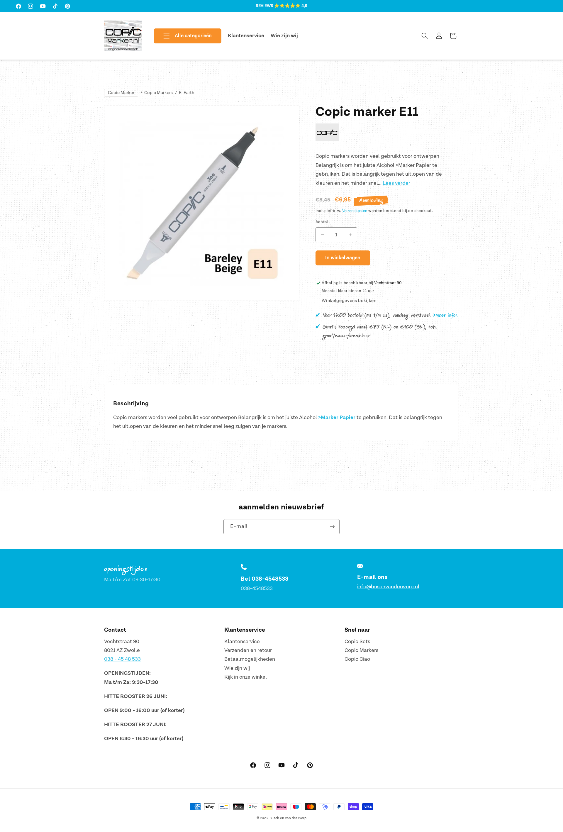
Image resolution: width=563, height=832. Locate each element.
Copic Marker (121, 92)
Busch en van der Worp (287, 818)
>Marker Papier (336, 417)
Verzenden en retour (248, 650)
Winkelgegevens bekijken (349, 301)
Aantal (322, 221)
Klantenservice (242, 641)
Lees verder (396, 183)
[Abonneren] (332, 526)
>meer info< (445, 315)
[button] (182, 36)
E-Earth (186, 92)
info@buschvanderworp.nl (388, 587)
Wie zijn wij (237, 668)
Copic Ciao (357, 659)
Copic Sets (357, 641)
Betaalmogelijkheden (249, 659)
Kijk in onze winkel (245, 677)
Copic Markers (158, 92)
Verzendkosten (354, 211)
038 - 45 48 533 (122, 659)
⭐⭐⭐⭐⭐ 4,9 (290, 6)
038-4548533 (270, 578)
